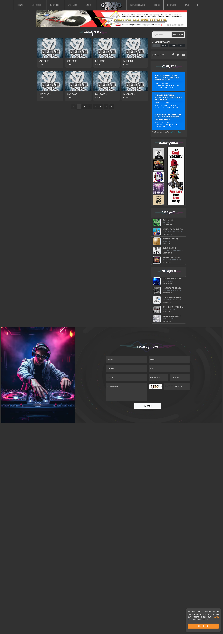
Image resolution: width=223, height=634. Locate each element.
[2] (111, 106)
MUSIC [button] (88, 5)
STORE (157, 5)
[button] (198, 5)
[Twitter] (178, 55)
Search (177, 34)
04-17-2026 (165, 123)
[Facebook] (173, 55)
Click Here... (175, 132)
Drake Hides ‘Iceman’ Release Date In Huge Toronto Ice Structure (168, 97)
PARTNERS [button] (54, 5)
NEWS (186, 5)
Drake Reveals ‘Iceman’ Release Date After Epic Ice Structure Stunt (167, 77)
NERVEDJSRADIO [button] (137, 5)
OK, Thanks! (203, 626)
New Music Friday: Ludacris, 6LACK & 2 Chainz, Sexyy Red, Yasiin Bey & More (168, 117)
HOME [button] (20, 5)
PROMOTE (171, 5)
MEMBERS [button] (72, 5)
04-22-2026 (165, 83)
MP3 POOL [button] (36, 5)
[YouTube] (183, 55)
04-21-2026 (165, 103)
